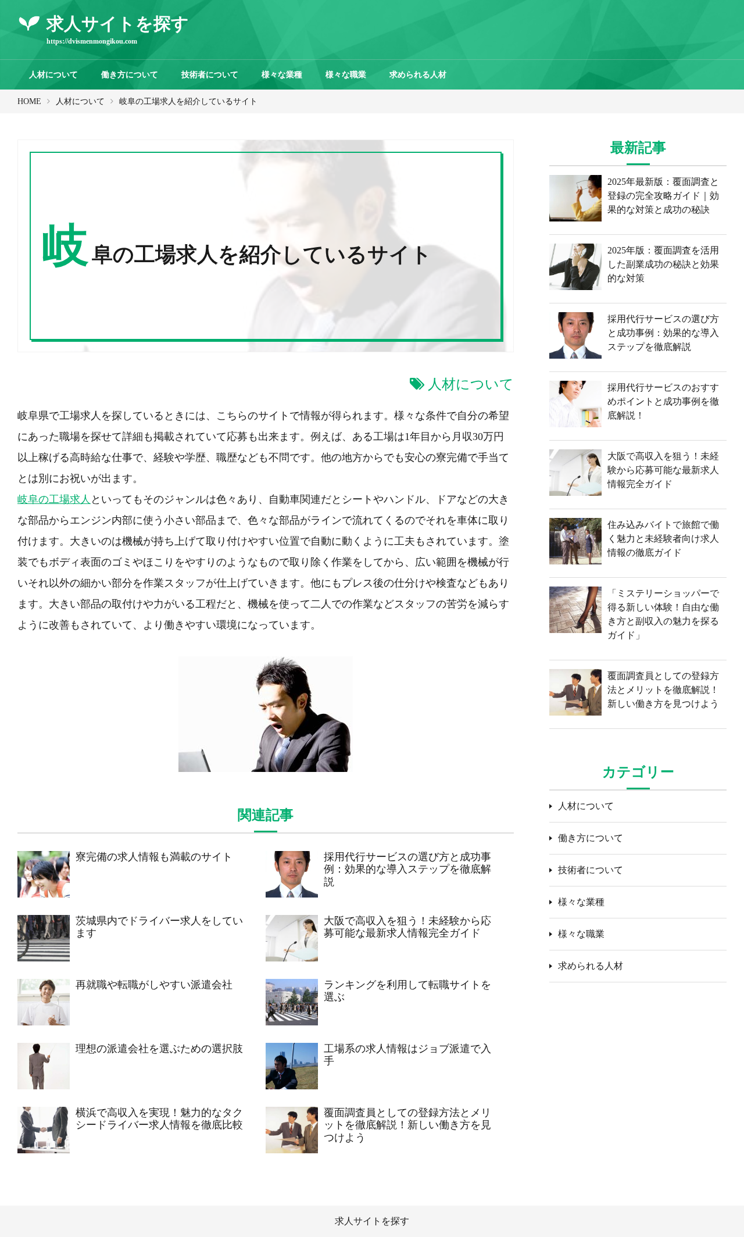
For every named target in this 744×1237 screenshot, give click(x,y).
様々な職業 (346, 74)
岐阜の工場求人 (54, 499)
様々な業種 (282, 74)
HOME (29, 101)
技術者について (209, 74)
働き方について (129, 74)
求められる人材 (417, 74)
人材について (53, 74)
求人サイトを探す (372, 1221)
